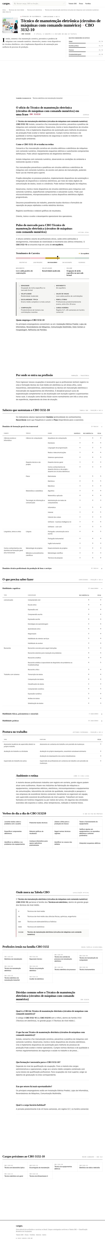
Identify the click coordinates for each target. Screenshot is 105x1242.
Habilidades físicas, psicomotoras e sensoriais (50, 714)
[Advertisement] (52, 78)
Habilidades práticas (50, 721)
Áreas (81, 3)
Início (4, 10)
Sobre (44, 1235)
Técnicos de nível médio (17, 10)
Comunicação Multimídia (61, 327)
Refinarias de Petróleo (37, 330)
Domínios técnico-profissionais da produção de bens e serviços (50, 568)
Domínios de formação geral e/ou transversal (50, 426)
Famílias (88, 3)
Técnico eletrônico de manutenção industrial (47, 98)
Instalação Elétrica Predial (67, 324)
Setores (38, 1235)
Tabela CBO (72, 3)
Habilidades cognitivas (50, 588)
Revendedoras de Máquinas (38, 327)
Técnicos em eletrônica (34, 10)
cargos (6, 3)
